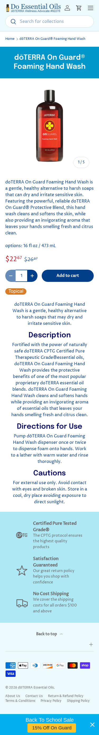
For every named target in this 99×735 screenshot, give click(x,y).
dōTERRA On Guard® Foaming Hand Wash (52, 39)
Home (10, 39)
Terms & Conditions (20, 701)
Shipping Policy (78, 701)
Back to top (47, 634)
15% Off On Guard (52, 727)
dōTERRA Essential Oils (36, 687)
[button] (79, 8)
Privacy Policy (51, 701)
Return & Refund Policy (65, 696)
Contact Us (34, 696)
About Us (12, 696)
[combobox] (49, 21)
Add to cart (67, 275)
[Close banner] (92, 725)
